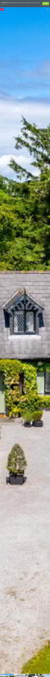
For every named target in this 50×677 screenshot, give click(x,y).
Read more (3, 4)
